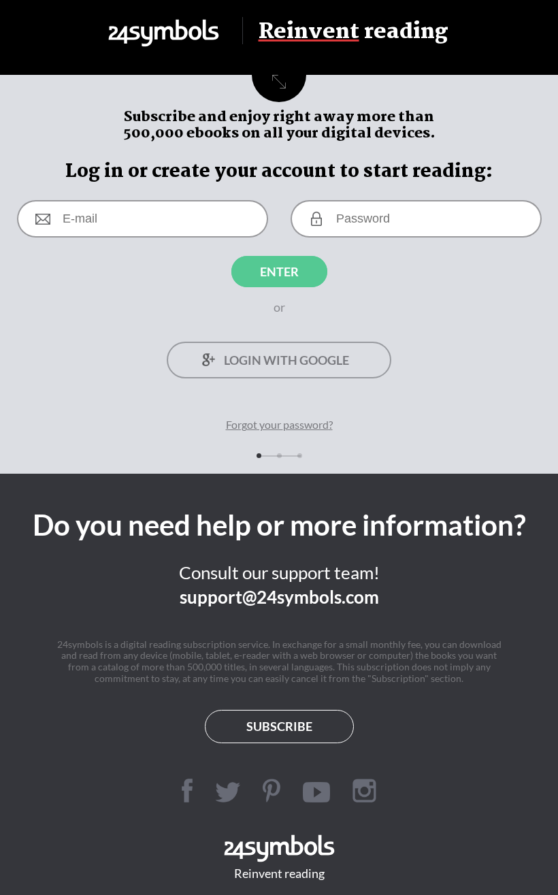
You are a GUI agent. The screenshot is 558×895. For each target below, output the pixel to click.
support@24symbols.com (279, 597)
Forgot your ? (279, 424)
